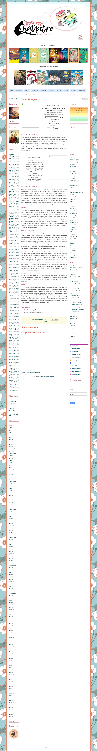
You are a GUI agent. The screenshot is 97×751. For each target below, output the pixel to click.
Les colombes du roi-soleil (75, 302)
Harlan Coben (14, 255)
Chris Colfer (12, 209)
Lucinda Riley (12, 303)
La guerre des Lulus (74, 293)
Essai (71, 194)
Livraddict (79, 108)
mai (10, 435)
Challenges (66, 90)
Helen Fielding (14, 257)
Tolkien (12, 377)
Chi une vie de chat (74, 276)
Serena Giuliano (13, 362)
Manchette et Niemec (14, 304)
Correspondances (74, 183)
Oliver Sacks (16, 334)
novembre (11, 448)
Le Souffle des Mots (76, 374)
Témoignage (72, 255)
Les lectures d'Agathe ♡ (77, 357)
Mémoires (72, 220)
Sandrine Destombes (14, 359)
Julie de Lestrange (15, 275)
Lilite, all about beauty (76, 368)
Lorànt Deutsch (12, 300)
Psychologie (72, 236)
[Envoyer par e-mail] (51, 320)
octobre (11, 451)
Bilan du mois (43, 90)
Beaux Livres (72, 164)
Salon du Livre (12, 418)
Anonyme (10, 177)
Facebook (79, 116)
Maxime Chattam (13, 322)
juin (10, 432)
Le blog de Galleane (76, 348)
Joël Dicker (16, 273)
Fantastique (72, 197)
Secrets (71, 325)
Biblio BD (27, 90)
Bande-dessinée (73, 162)
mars (10, 439)
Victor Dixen (12, 384)
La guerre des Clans (74, 290)
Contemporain (73, 180)
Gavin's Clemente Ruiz (14, 248)
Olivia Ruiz (13, 335)
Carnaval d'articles (13, 401)
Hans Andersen (12, 254)
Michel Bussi (12, 324)
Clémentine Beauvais (14, 218)
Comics (71, 176)
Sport (71, 245)
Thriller (71, 250)
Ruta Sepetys (14, 355)
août (10, 428)
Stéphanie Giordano (14, 374)
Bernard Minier (12, 194)
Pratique (72, 234)
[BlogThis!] (53, 320)
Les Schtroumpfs (73, 297)
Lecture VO (72, 211)
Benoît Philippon (12, 192)
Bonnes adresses (13, 399)
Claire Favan (11, 213)
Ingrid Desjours (13, 258)
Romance (72, 238)
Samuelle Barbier (13, 358)
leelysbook (74, 363)
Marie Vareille (12, 307)
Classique (72, 173)
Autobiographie (73, 159)
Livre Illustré (72, 213)
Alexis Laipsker (12, 164)
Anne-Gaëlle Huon (13, 176)
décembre (11, 446)
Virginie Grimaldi (14, 389)
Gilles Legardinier (13, 251)
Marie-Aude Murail (13, 309)
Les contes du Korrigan (75, 304)
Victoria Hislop (16, 386)
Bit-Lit (71, 169)
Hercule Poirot (73, 281)
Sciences (72, 243)
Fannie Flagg (14, 236)
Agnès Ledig (11, 160)
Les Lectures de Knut (76, 354)
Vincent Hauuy (14, 387)
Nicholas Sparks (12, 329)
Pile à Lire (59, 90)
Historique (72, 204)
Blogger (58, 748)
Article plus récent (25, 372)
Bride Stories (73, 269)
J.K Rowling (11, 261)
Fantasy (71, 199)
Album (71, 157)
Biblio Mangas (35, 90)
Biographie (72, 166)
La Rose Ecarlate (73, 288)
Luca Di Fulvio (12, 301)
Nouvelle (72, 224)
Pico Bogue (72, 318)
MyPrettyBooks (75, 351)
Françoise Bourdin (13, 245)
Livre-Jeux (72, 215)
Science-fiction (73, 241)
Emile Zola (16, 234)
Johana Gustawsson (13, 267)
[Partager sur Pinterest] (57, 320)
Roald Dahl (16, 353)
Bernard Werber (12, 195)
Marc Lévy (13, 306)
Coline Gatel (13, 219)
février (10, 442)
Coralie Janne (12, 222)
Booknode (79, 110)
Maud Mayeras (12, 319)
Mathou (17, 316)
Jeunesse (72, 208)
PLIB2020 (11, 406)
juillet (10, 430)
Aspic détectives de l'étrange (76, 267)
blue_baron (48, 748)
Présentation (82, 90)
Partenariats (73, 90)
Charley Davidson (74, 272)
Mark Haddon (11, 310)
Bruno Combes (11, 198)
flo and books (75, 345)
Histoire (71, 201)
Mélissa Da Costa (13, 326)
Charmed (72, 274)
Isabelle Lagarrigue (13, 260)
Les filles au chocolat (74, 307)
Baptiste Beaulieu (13, 186)
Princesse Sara (73, 321)
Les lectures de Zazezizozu (77, 371)
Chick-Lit (72, 171)
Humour (72, 206)
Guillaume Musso (13, 252)
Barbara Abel (12, 188)
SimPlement (79, 114)
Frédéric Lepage (12, 246)
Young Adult (72, 257)
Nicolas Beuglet (13, 331)
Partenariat (72, 227)
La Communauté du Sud (75, 286)
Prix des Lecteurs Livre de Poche (12, 411)
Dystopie (72, 190)
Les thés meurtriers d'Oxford (76, 309)
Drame (71, 187)
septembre (11, 453)
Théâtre (71, 252)
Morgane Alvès (12, 325)
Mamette (72, 314)
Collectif (11, 221)
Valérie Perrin (16, 383)
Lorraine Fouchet (13, 298)
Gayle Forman (14, 249)
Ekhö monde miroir (74, 279)
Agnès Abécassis (13, 158)
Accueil (11, 90)
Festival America (12, 403)
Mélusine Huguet (12, 328)
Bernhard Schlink (12, 197)
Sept (71, 328)
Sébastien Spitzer (15, 375)
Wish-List (51, 90)
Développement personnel (75, 192)
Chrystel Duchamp (13, 212)
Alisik (71, 265)
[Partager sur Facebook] (56, 320)
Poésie (71, 231)
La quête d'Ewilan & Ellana (75, 295)
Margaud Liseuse (75, 365)
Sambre (71, 323)
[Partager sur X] (54, 320)
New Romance (73, 222)
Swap (10, 420)
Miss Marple (72, 316)
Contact (79, 119)
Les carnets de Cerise (74, 300)
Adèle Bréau (12, 153)
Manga (46, 321)
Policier (71, 229)
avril (10, 437)
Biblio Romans (19, 90)
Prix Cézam (11, 408)
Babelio (79, 112)
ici (42, 310)
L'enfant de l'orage (74, 283)
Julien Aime (12, 276)
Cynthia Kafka (12, 224)
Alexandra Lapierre (13, 163)
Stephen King (16, 372)
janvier (10, 444)
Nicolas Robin (12, 332)
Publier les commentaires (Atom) (47, 376)
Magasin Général (73, 311)
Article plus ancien (36, 372)
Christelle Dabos (12, 210)
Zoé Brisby (14, 390)
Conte (71, 178)
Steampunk (72, 248)
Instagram (79, 118)
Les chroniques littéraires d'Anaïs (79, 360)
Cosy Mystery (73, 185)
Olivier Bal (11, 337)
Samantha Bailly (13, 356)
